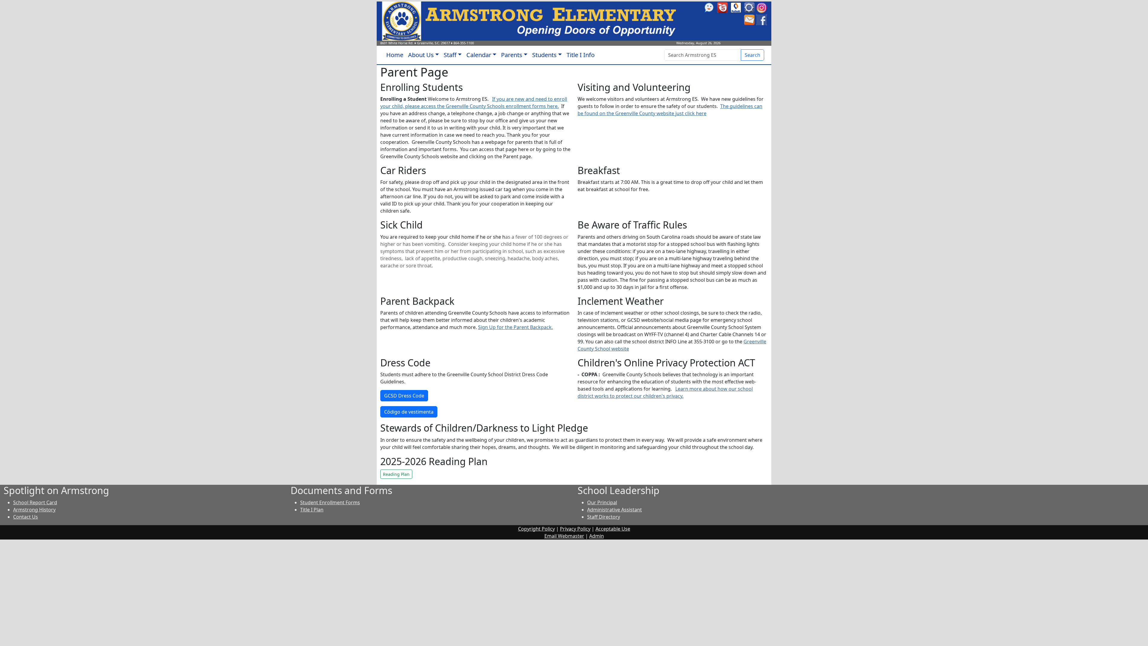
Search (752, 55)
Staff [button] (450, 55)
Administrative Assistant (614, 509)
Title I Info (581, 55)
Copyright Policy (536, 528)
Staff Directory (603, 517)
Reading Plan (396, 474)
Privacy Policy (575, 528)
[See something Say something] (709, 7)
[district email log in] (749, 19)
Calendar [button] (478, 55)
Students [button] (544, 55)
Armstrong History (34, 509)
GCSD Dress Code (404, 395)
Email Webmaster (564, 536)
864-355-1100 (464, 43)
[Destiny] (736, 7)
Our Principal (602, 502)
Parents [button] (511, 55)
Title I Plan (311, 509)
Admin (596, 536)
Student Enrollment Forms (330, 502)
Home (394, 55)
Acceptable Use (613, 528)
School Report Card (35, 502)
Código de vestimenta (408, 412)
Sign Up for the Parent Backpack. (515, 327)
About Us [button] (421, 55)
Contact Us (25, 517)
